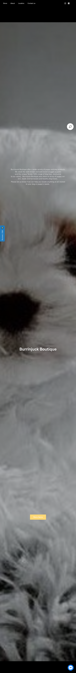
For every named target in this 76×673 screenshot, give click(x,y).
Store (5, 3)
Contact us (31, 3)
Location (21, 3)
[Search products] (70, 126)
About (12, 3)
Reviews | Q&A (2, 235)
